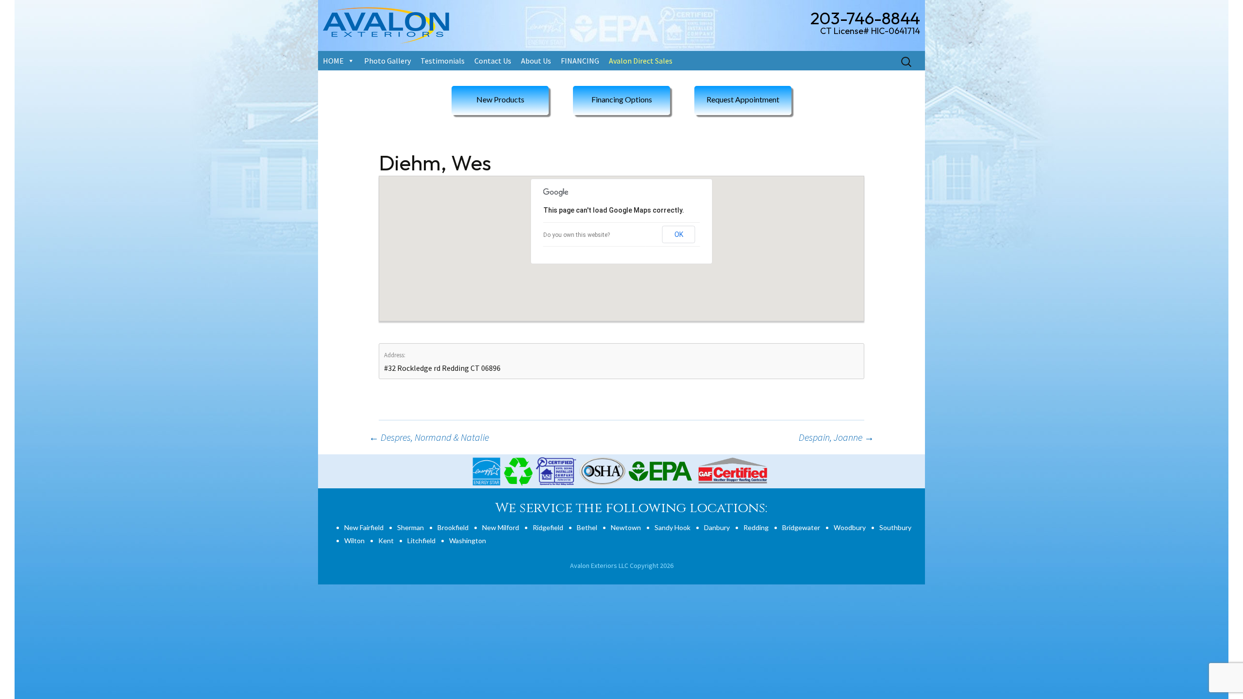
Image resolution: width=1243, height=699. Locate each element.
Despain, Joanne (836, 437)
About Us (536, 61)
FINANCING (580, 61)
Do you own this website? (576, 235)
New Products (500, 99)
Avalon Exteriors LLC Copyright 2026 (621, 565)
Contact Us (492, 61)
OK (678, 234)
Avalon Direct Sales (640, 61)
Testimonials (442, 61)
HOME (333, 61)
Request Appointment (742, 99)
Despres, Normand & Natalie (429, 437)
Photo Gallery (387, 61)
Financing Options (621, 99)
